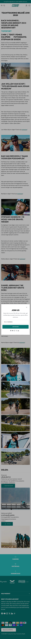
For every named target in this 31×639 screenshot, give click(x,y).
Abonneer (15, 326)
